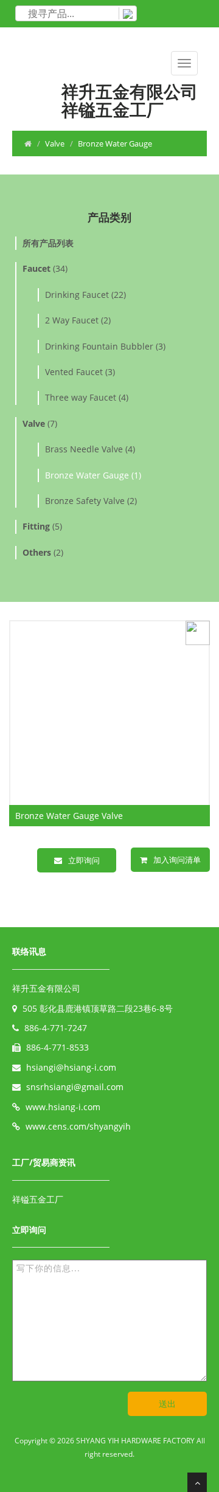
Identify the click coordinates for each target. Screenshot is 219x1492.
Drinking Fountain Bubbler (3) (105, 346)
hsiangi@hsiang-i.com (71, 1067)
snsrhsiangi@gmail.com (74, 1087)
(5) (42, 526)
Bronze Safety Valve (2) (91, 500)
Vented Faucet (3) (80, 372)
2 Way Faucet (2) (78, 320)
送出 (167, 1403)
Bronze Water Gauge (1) (93, 475)
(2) (43, 552)
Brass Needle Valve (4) (90, 449)
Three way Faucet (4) (86, 397)
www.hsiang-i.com (63, 1107)
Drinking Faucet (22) (85, 294)
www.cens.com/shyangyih (78, 1126)
